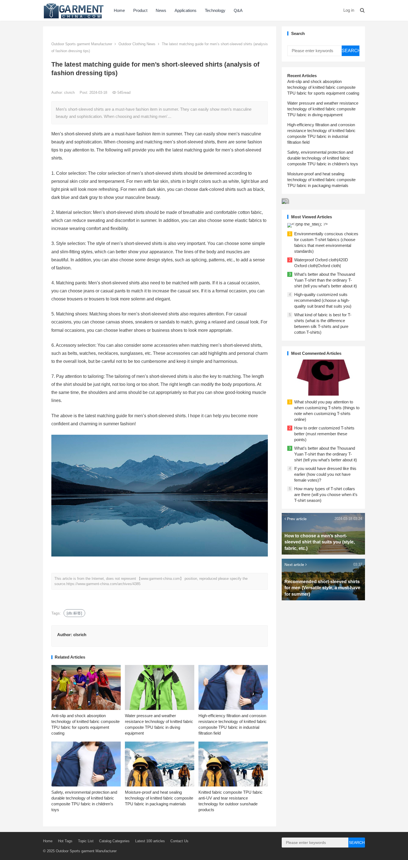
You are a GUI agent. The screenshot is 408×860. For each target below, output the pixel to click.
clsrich (70, 92)
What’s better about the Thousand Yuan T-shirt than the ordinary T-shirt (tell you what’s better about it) (325, 280)
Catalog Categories (114, 841)
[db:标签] (74, 613)
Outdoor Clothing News (137, 44)
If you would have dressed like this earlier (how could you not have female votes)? (325, 474)
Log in (348, 10)
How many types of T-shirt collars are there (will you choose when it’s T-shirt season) (325, 494)
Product (140, 10)
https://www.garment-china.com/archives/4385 (103, 584)
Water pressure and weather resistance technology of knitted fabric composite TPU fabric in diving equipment (322, 109)
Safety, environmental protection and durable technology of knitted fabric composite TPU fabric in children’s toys (322, 158)
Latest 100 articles (150, 841)
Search (350, 50)
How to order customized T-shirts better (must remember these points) (324, 434)
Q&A (238, 10)
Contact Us (179, 841)
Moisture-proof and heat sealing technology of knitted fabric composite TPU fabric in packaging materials (159, 798)
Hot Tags (65, 841)
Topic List (86, 841)
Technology (215, 10)
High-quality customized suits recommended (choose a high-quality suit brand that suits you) (322, 300)
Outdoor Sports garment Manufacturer (81, 44)
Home (119, 10)
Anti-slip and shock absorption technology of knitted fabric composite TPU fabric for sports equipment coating (323, 87)
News (161, 10)
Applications (186, 10)
